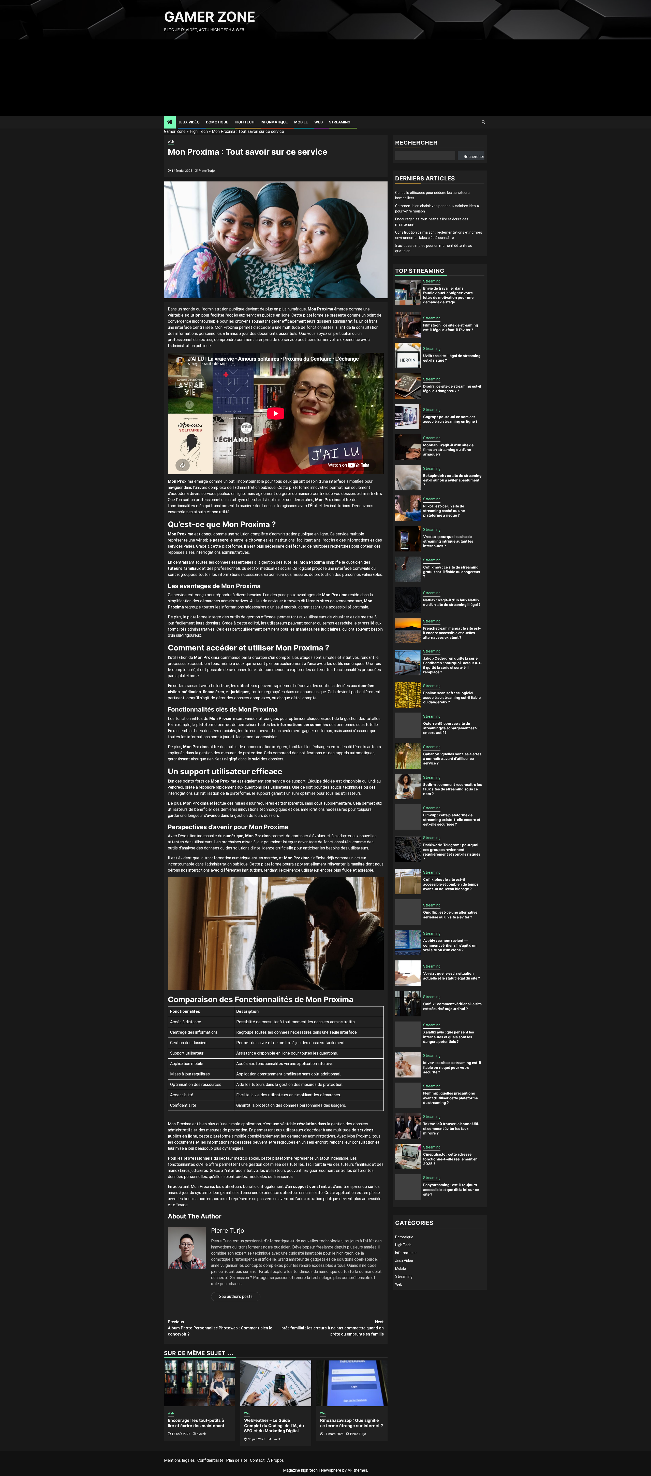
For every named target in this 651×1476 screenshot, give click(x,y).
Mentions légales (179, 1460)
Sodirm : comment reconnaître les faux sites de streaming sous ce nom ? (452, 789)
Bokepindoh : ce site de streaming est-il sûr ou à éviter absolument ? (452, 480)
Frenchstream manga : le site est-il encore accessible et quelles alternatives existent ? (452, 633)
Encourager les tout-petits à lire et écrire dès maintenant (196, 1423)
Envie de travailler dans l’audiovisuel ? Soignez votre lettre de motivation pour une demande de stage (448, 295)
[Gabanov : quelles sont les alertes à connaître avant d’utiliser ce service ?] (408, 756)
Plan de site (236, 1460)
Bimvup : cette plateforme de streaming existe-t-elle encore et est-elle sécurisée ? (451, 819)
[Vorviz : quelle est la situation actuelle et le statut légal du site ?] (408, 973)
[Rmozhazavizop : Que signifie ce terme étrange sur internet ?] (352, 1383)
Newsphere (331, 1470)
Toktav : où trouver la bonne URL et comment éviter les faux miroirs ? (451, 1128)
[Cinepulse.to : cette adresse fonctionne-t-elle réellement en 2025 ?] (408, 1156)
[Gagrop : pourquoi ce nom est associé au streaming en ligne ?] (408, 416)
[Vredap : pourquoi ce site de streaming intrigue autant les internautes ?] (408, 538)
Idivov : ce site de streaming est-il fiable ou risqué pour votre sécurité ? (452, 1067)
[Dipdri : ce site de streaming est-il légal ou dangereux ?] (408, 386)
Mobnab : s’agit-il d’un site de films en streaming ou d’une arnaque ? (448, 449)
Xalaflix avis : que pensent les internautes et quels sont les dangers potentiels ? (448, 1037)
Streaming (339, 122)
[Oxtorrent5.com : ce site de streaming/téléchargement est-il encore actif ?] (408, 725)
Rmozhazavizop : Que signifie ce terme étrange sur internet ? (351, 1423)
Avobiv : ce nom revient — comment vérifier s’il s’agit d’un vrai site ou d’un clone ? (450, 945)
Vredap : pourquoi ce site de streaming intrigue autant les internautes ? (448, 541)
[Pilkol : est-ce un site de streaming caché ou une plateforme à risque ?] (408, 508)
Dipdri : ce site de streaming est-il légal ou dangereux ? (452, 388)
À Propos (275, 1460)
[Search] (483, 122)
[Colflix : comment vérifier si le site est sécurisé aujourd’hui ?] (408, 1003)
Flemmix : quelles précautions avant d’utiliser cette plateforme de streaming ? (450, 1098)
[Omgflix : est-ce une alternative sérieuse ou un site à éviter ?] (408, 912)
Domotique (217, 122)
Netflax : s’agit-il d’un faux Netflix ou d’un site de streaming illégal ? (452, 602)
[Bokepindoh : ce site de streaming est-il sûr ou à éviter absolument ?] (408, 477)
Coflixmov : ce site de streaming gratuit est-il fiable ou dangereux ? (451, 571)
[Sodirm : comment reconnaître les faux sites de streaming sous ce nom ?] (408, 786)
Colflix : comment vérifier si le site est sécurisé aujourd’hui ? (452, 1006)
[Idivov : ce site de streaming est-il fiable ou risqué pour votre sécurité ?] (408, 1064)
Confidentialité (210, 1460)
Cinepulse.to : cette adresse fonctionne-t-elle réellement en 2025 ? (450, 1159)
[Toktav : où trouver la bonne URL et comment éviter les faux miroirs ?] (408, 1126)
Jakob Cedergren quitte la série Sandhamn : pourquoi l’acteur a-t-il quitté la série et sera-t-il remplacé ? (452, 665)
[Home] (170, 122)
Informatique (274, 122)
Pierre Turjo (207, 171)
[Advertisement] (325, 77)
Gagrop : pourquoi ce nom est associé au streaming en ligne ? (450, 419)
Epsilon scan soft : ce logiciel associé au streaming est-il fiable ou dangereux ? (452, 697)
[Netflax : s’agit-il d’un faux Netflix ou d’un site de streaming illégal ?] (408, 600)
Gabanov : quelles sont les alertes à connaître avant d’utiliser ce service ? (452, 758)
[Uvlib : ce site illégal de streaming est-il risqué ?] (408, 355)
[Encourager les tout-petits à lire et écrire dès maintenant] (199, 1383)
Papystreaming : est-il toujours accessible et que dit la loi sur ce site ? (451, 1189)
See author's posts (236, 1296)
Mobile (301, 122)
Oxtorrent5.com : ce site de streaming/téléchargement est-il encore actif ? (451, 728)
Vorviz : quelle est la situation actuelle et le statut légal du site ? (451, 975)
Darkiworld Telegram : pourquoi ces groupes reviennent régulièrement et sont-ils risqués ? (451, 852)
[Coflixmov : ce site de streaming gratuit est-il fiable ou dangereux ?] (408, 569)
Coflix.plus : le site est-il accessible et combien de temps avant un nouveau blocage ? (451, 884)
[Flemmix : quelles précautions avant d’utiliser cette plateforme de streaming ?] (408, 1095)
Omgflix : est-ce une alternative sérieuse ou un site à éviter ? (450, 914)
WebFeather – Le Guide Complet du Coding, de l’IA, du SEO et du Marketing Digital (274, 1426)
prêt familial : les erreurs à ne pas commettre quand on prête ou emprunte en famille (333, 1328)
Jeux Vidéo (189, 122)
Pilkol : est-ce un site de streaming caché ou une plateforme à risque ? (444, 510)
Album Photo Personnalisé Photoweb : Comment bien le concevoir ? (220, 1328)
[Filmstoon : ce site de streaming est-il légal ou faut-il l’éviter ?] (408, 325)
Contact (257, 1460)
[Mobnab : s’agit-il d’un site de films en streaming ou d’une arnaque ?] (408, 447)
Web (318, 122)
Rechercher (416, 142)
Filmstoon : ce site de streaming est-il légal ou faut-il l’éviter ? (450, 327)
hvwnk (201, 1434)
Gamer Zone (209, 16)
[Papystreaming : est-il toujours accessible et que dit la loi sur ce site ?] (408, 1187)
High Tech (244, 122)
